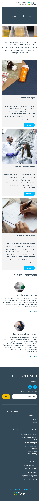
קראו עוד (29, 125)
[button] (2, 3)
